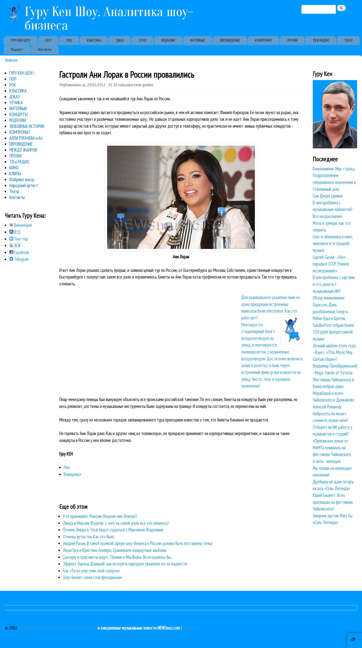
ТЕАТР (348, 40)
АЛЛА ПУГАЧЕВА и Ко (26, 138)
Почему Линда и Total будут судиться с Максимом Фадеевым (113, 530)
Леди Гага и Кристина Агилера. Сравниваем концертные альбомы (114, 550)
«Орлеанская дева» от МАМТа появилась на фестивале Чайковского (332, 447)
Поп (67, 467)
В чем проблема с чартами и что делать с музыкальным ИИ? (334, 284)
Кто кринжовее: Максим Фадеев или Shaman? (100, 516)
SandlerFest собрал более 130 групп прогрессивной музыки (333, 332)
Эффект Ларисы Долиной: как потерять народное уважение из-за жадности (125, 564)
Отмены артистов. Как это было (88, 537)
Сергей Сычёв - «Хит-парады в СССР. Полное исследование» (331, 264)
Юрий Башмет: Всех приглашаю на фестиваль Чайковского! (333, 502)
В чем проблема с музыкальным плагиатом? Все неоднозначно (332, 209)
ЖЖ (17, 245)
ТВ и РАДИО (19, 162)
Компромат (73, 474)
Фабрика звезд (21, 179)
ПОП (48, 40)
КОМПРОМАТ (263, 40)
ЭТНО (143, 40)
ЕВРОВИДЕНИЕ (230, 40)
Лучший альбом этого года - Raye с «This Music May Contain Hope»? (334, 352)
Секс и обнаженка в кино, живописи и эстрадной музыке (333, 243)
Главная (11, 60)
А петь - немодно (327, 461)
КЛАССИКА (94, 40)
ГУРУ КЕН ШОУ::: (22, 73)
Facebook (21, 252)
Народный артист (23, 185)
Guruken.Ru (192, 628)
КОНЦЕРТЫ (18, 114)
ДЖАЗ (120, 40)
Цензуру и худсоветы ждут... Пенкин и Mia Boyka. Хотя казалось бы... (118, 557)
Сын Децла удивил (328, 196)
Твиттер (20, 239)
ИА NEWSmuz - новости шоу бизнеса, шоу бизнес (57, 628)
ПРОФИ (292, 40)
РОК (69, 40)
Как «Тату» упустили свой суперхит (91, 571)
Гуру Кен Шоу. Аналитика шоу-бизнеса (109, 18)
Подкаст (17, 49)
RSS (16, 232)
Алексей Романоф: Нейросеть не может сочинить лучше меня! (330, 413)
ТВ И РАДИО (321, 40)
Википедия (22, 225)
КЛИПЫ (15, 173)
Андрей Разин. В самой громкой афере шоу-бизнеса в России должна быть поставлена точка (137, 543)
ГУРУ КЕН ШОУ (20, 40)
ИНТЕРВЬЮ (197, 40)
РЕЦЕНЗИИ (168, 40)
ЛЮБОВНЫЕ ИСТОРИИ (26, 126)
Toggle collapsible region (354, 640)
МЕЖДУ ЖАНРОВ (23, 150)
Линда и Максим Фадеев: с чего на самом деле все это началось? (116, 523)
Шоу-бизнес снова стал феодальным (92, 577)
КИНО (13, 168)
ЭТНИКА (16, 102)
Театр (14, 191)
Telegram (21, 259)
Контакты (44, 49)
